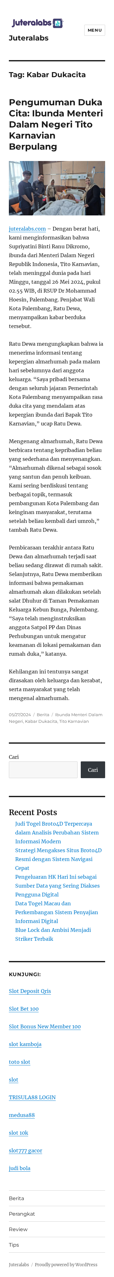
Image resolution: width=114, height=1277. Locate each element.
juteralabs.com (27, 229)
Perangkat (22, 1214)
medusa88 (22, 1115)
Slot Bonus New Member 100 (45, 1026)
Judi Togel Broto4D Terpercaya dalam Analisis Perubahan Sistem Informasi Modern (57, 833)
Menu (95, 30)
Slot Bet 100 (24, 1009)
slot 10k (18, 1133)
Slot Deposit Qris (30, 991)
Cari (14, 757)
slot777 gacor (25, 1150)
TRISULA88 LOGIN (32, 1097)
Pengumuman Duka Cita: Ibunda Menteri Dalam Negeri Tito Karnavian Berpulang (56, 124)
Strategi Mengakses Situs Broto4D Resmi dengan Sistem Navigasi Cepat (58, 859)
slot (13, 1079)
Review (18, 1229)
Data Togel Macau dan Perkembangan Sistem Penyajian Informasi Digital (56, 912)
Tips (14, 1245)
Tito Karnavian (74, 721)
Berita (43, 714)
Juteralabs (28, 38)
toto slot (19, 1062)
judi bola (19, 1168)
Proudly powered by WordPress (66, 1265)
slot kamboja (25, 1044)
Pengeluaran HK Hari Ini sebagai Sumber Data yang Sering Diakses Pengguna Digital (57, 886)
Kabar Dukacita (41, 721)
